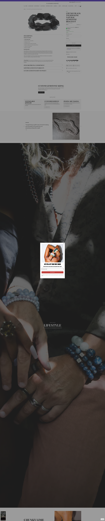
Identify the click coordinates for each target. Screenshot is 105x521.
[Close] (64, 244)
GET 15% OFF (52, 272)
